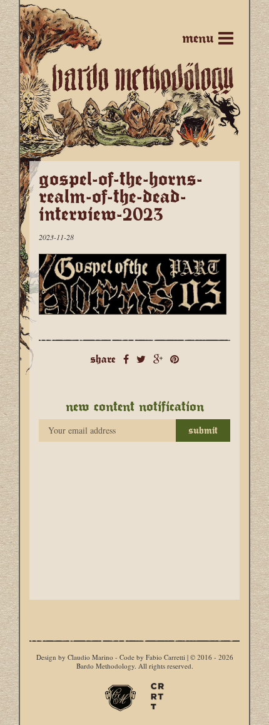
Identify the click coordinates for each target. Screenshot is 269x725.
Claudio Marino (90, 657)
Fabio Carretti (165, 657)
